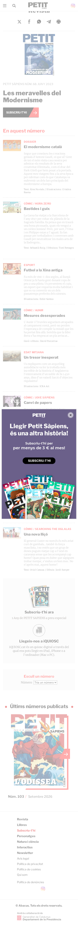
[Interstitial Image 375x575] (39, 464)
